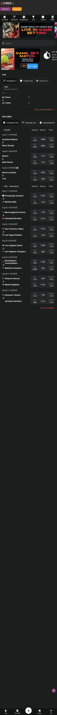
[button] (5, 18)
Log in (17, 9)
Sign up (5, 9)
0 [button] (28, 710)
